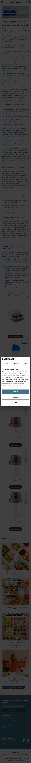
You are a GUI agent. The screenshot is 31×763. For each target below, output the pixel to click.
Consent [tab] (5, 363)
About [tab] (25, 363)
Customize (14, 397)
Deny (15, 402)
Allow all (15, 391)
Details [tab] (15, 363)
